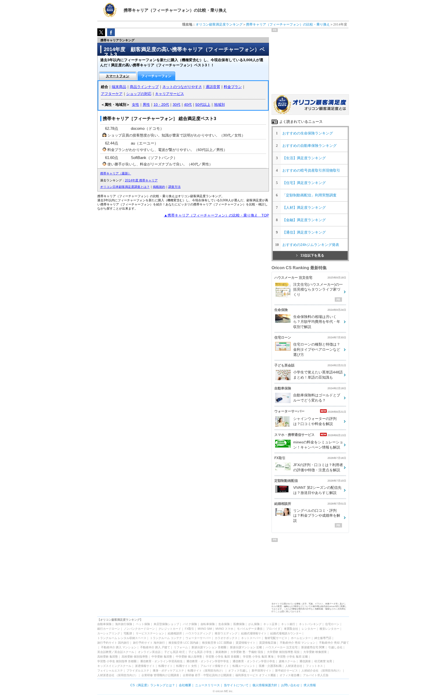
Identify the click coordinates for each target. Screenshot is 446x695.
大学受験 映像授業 (315, 651)
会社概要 (185, 685)
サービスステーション (150, 633)
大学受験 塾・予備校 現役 (246, 651)
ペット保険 (143, 624)
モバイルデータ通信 (249, 628)
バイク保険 (190, 624)
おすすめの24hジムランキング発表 (310, 245)
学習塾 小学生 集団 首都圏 (222, 656)
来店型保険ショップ (166, 624)
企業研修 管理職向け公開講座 (160, 675)
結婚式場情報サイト (254, 633)
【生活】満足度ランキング (305, 158)
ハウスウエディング (198, 633)
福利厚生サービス (246, 675)
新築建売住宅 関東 (313, 647)
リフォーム (181, 647)
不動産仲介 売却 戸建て (334, 642)
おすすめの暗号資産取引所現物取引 (311, 170)
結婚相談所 (175, 633)
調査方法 (174, 187)
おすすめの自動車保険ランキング (309, 145)
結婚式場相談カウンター (285, 633)
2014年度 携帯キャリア (141, 180)
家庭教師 (221, 651)
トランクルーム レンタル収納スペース (121, 638)
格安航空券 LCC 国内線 (183, 642)
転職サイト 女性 (186, 665)
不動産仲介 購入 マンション (119, 647)
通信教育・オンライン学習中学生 (207, 661)
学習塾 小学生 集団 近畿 (292, 656)
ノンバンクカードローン (139, 628)
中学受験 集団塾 (162, 656)
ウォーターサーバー (198, 638)
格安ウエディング (226, 633)
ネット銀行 (288, 624)
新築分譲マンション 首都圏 (209, 647)
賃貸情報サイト (246, 642)
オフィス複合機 (289, 675)
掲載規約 (159, 187)
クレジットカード (169, 628)
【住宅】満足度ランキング (307, 183)
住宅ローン (332, 624)
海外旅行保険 (123, 624)
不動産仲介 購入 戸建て (155, 647)
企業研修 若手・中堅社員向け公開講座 (207, 675)
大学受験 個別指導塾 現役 (283, 651)
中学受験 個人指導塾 (189, 656)
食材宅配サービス (276, 638)
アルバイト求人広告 (316, 675)
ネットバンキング (310, 624)
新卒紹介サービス (286, 670)
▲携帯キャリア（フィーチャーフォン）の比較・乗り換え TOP (216, 215)
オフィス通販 (267, 675)
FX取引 (189, 628)
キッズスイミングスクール (114, 665)
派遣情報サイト (145, 665)
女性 (135, 104)
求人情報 (310, 685)
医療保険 (239, 624)
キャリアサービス (169, 94)
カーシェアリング (108, 633)
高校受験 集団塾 (107, 656)
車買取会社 (291, 628)
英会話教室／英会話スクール (115, 651)
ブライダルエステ (137, 670)
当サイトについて (236, 685)
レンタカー (309, 628)
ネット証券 (270, 624)
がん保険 (254, 624)
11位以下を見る (312, 255)
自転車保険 (208, 624)
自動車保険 (104, 624)
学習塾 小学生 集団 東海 (258, 656)
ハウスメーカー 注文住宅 (282, 647)
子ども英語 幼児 (174, 651)
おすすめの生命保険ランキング (307, 133)
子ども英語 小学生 (200, 651)
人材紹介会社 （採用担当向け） (321, 670)
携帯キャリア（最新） (115, 173)
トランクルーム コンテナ (166, 638)
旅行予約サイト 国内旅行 (113, 642)
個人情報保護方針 (264, 685)
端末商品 (119, 87)
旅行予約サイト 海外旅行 (149, 642)
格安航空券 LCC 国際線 (217, 642)
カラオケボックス (226, 638)
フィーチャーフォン (156, 76)
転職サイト (165, 665)
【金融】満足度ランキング (305, 220)
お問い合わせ (290, 685)
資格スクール (287, 661)
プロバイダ (273, 628)
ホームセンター (301, 638)
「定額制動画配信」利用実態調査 (309, 195)
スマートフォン (117, 76)
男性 (146, 104)
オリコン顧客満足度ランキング (219, 24)
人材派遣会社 (293, 665)
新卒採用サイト (262, 670)
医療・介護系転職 (270, 665)
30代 (176, 104)
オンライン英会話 (149, 651)
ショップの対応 (139, 94)
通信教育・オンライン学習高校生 (161, 661)
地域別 (219, 104)
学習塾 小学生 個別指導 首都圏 (117, 661)
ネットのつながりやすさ (182, 87)
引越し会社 (335, 647)
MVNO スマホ (224, 628)
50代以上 (202, 104)
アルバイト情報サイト (215, 665)
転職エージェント (244, 665)
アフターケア (112, 94)
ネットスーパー (251, 638)
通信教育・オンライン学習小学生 (254, 661)
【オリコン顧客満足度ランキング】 (120, 619)
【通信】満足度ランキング (305, 232)
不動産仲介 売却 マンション (297, 642)
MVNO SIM (205, 628)
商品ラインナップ (144, 87)
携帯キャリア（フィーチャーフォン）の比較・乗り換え (288, 24)
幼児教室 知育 (323, 661)
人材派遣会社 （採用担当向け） (117, 675)
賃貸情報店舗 (267, 642)
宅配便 (128, 633)
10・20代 (161, 104)
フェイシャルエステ (110, 670)
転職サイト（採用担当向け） (206, 670)
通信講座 (305, 661)
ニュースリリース (207, 685)
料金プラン (233, 87)
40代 (188, 104)
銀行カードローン (108, 628)
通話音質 (213, 87)
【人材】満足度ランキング (304, 207)
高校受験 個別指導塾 (135, 656)
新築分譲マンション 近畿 (246, 647)
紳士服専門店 (322, 638)
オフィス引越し (238, 670)
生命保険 (224, 624)
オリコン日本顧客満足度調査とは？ (125, 187)
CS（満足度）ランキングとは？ (152, 685)
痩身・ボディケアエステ (168, 670)
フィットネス (314, 665)
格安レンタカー (329, 628)
